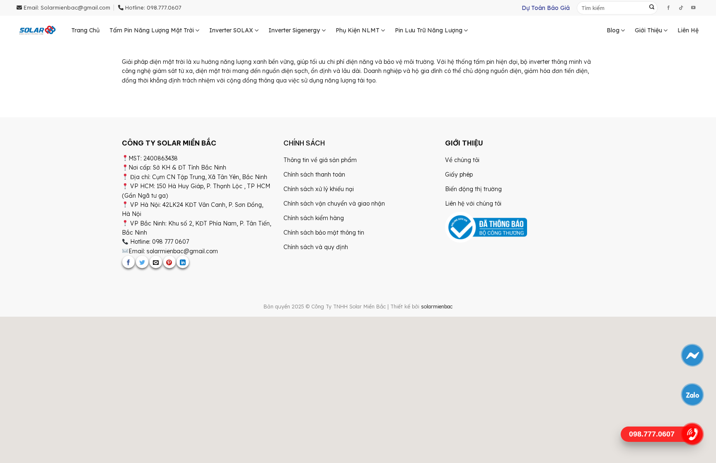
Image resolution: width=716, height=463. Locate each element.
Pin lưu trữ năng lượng (428, 30)
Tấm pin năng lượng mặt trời (151, 30)
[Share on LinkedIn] (183, 262)
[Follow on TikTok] (681, 8)
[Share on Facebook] (128, 262)
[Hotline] (692, 434)
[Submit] (652, 7)
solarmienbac (436, 306)
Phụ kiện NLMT (358, 30)
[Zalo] (692, 394)
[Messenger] (692, 355)
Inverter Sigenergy (294, 30)
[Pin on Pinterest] (169, 262)
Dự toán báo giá (546, 8)
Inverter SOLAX (231, 30)
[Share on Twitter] (142, 262)
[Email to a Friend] (156, 262)
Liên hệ (688, 30)
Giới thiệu (648, 30)
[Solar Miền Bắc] (37, 30)
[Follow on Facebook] (668, 8)
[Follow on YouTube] (693, 8)
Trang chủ (85, 30)
